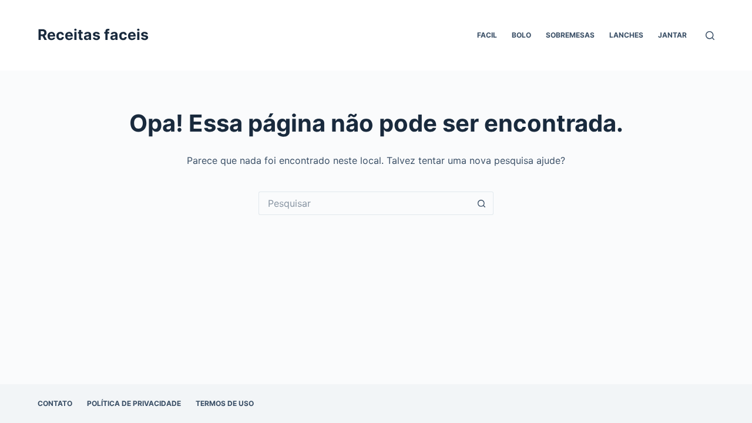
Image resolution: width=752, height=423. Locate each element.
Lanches (626, 35)
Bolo (521, 35)
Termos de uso (225, 403)
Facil (487, 35)
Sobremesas (570, 35)
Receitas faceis (93, 34)
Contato (55, 403)
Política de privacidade (134, 403)
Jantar (672, 35)
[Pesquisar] (710, 35)
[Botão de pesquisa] (482, 203)
